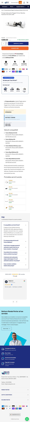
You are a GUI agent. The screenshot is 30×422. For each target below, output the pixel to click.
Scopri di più (5, 328)
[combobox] (16, 2)
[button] (2, 2)
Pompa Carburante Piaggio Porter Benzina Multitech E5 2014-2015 (16, 10)
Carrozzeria (4, 6)
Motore (11, 6)
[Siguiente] (16, 302)
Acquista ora (15, 48)
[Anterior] (13, 302)
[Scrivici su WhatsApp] (27, 419)
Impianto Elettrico (20, 6)
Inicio (2, 10)
